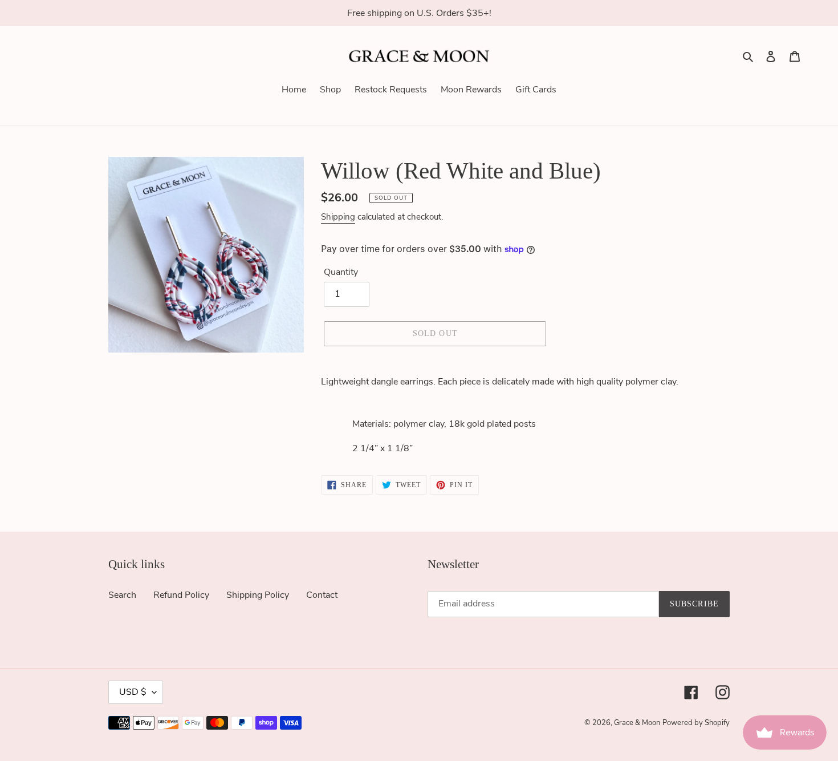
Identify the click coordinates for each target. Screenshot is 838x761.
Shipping (338, 216)
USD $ (133, 692)
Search (122, 595)
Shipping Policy (257, 595)
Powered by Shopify (696, 723)
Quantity (341, 272)
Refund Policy (181, 595)
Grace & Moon (637, 723)
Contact (321, 595)
